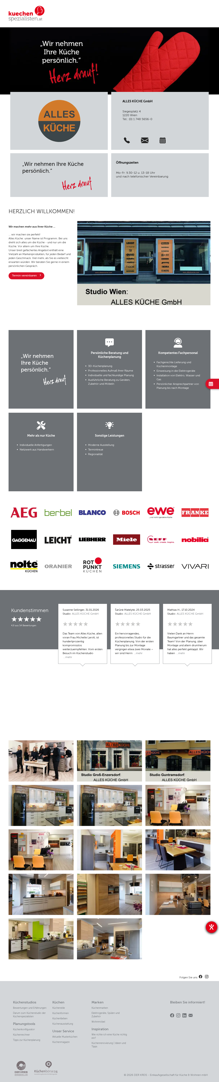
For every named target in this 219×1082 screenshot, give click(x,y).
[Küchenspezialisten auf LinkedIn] (184, 1015)
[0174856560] (127, 140)
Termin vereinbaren (24, 275)
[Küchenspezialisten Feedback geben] (191, 1015)
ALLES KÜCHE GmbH (85, 614)
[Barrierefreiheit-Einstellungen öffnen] (211, 927)
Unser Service (63, 1031)
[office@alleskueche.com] (144, 140)
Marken (98, 1002)
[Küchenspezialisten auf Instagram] (178, 1015)
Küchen (58, 1002)
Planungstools (24, 1024)
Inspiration (100, 1029)
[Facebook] (200, 976)
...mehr (67, 657)
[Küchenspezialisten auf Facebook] (172, 1015)
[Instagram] (206, 976)
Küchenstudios (24, 1002)
